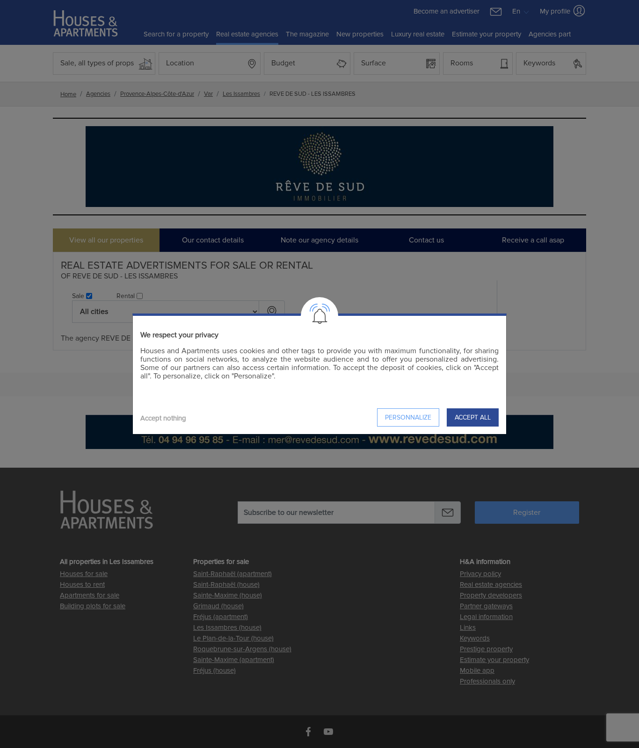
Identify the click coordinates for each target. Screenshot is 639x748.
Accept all (473, 417)
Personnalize (408, 417)
